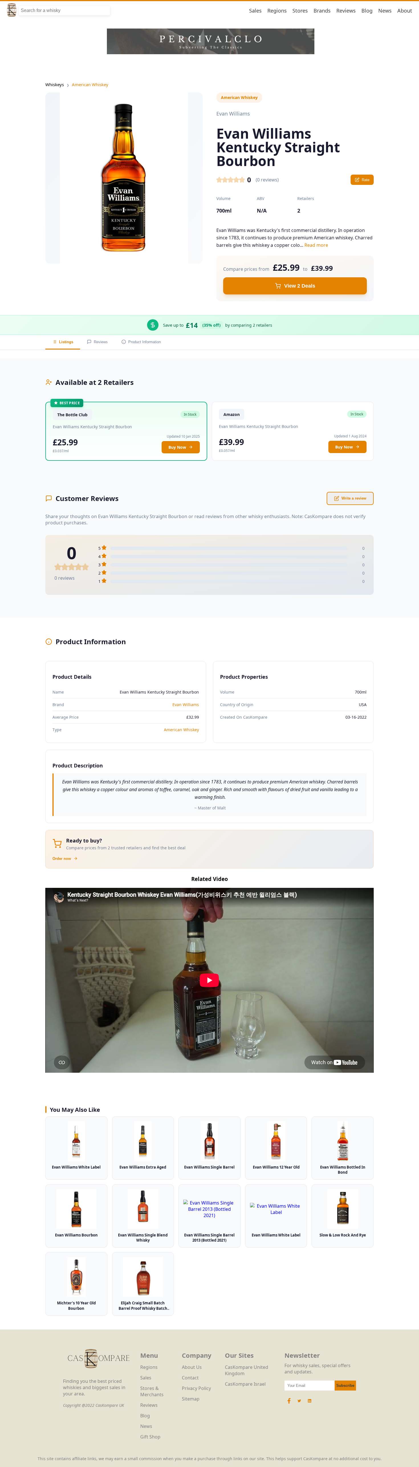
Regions (277, 10)
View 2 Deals (299, 286)
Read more (316, 245)
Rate (365, 180)
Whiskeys (54, 84)
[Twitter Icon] (299, 1404)
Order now (61, 858)
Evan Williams (185, 704)
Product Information (144, 342)
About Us (192, 1367)
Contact (190, 1378)
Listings (66, 342)
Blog (367, 10)
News (385, 10)
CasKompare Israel (245, 1384)
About (404, 10)
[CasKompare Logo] (98, 1375)
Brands (322, 10)
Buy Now (177, 447)
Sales (255, 10)
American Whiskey (90, 84)
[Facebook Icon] (289, 1404)
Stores (300, 10)
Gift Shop (150, 1437)
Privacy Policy (196, 1388)
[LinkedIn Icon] (309, 1404)
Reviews (346, 10)
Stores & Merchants (152, 1391)
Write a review (353, 498)
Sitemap (191, 1399)
